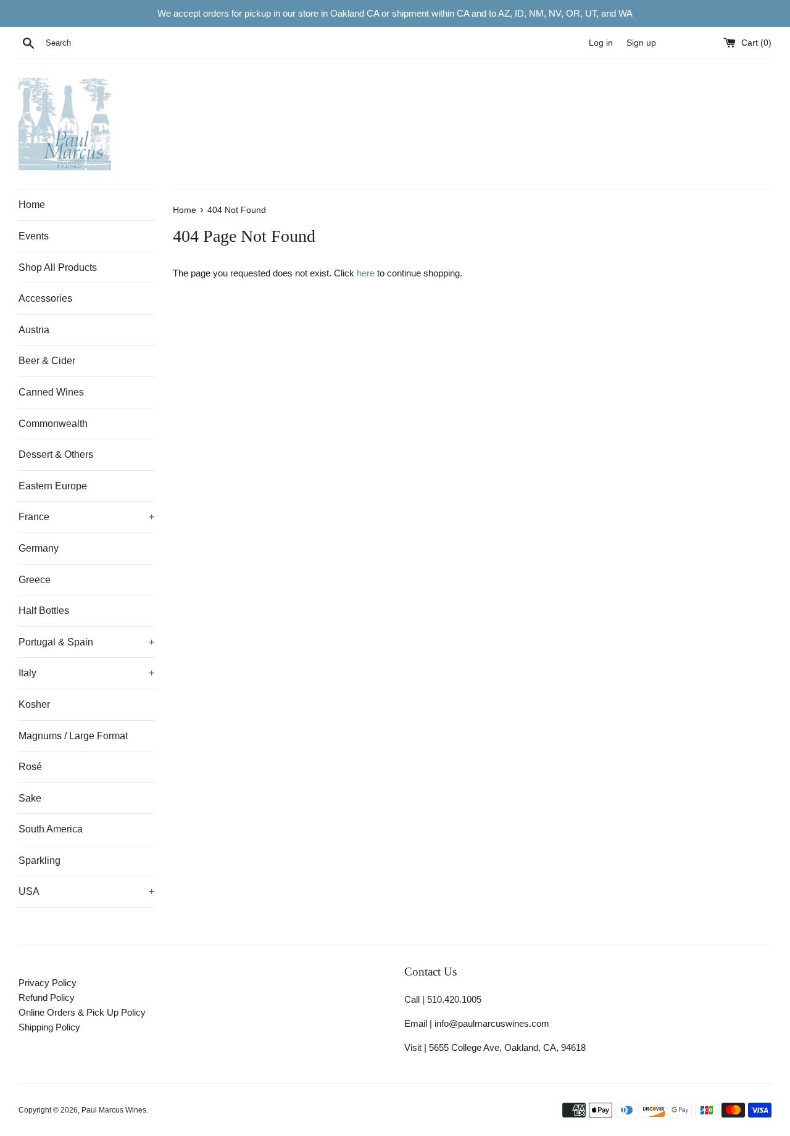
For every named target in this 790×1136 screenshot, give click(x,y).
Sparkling (39, 860)
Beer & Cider (47, 360)
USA (86, 891)
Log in (601, 43)
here (366, 273)
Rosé (30, 766)
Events (34, 236)
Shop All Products (58, 267)
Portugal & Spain (86, 642)
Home (32, 204)
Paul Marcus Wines (113, 1110)
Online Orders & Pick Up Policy (82, 1012)
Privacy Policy (48, 982)
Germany (39, 548)
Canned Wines (51, 392)
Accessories (45, 298)
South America (51, 829)
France (86, 517)
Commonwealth (53, 423)
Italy (86, 673)
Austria (34, 330)
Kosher (34, 704)
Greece (35, 579)
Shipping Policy (49, 1027)
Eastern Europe (53, 486)
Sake (30, 798)
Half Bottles (44, 610)
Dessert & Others (56, 454)
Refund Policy (47, 997)
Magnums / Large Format (73, 736)
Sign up (641, 43)
